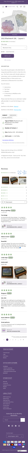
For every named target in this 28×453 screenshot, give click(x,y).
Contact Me (5, 383)
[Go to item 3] (22, 180)
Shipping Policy (6, 400)
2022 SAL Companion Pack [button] (13, 331)
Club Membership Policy (8, 402)
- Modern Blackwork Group (8, 369)
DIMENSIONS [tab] (13, 115)
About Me (5, 381)
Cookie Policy (6, 407)
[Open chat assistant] (23, 447)
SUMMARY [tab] (4, 115)
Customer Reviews (7, 385)
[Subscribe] (23, 420)
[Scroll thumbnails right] (25, 180)
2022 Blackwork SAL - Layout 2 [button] (14, 283)
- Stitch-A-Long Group (7, 368)
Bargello (5, 386)
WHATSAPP (5, 373)
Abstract (16, 106)
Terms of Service (6, 403)
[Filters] (2, 202)
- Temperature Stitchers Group (9, 371)
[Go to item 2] (14, 180)
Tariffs (4, 388)
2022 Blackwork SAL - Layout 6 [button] (14, 227)
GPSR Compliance (7, 396)
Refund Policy (6, 398)
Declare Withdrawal (7, 408)
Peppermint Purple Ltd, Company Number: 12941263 (15, 450)
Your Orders (5, 356)
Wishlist (4, 357)
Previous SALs (17, 109)
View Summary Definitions (8, 140)
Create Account (6, 352)
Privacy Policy (6, 405)
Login (4, 354)
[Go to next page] (23, 340)
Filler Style (4, 44)
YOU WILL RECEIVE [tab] (7, 117)
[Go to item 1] (6, 180)
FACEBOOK (5, 366)
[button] (3, 6)
